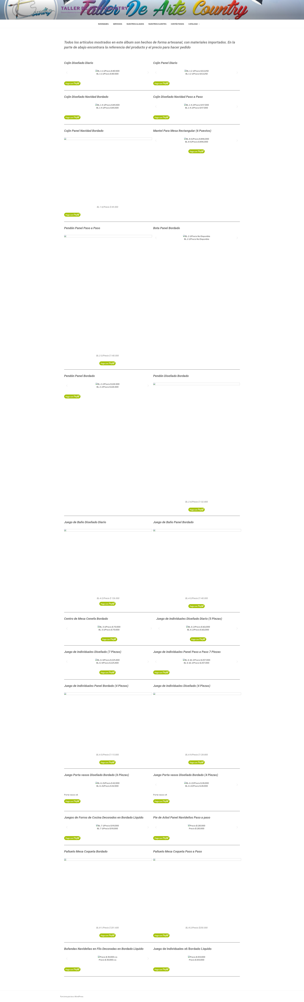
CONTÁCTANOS (177, 24)
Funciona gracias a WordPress (71, 996)
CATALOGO (193, 24)
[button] (66, 72)
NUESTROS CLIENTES (157, 24)
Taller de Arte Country (94, 8)
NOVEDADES (103, 24)
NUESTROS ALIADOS (135, 24)
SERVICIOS (117, 24)
